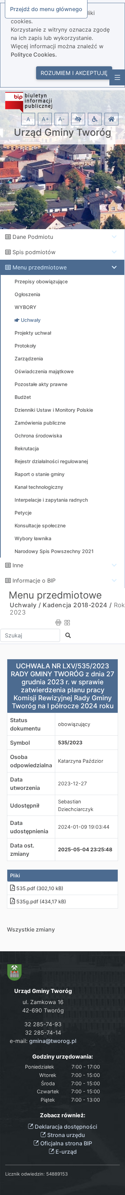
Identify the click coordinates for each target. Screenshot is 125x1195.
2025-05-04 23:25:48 (85, 849)
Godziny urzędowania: (62, 1056)
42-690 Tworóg (43, 1010)
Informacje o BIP (34, 580)
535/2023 (70, 742)
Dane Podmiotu (32, 236)
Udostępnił (24, 805)
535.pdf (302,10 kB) (39, 888)
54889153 (57, 1174)
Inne (17, 565)
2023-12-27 (72, 783)
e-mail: (43, 1040)
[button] (78, 119)
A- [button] (61, 119)
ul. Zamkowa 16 (43, 1001)
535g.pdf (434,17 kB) (41, 901)
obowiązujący (74, 724)
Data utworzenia (25, 783)
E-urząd (65, 1151)
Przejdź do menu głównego (46, 9)
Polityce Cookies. (34, 54)
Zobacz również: (62, 1115)
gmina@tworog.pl (52, 1040)
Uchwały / (25, 605)
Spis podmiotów (34, 252)
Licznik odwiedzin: (25, 1174)
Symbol (20, 742)
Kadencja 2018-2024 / (77, 605)
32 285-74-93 (42, 1024)
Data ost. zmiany (22, 849)
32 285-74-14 (43, 1032)
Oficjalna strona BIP (65, 1143)
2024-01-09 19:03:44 (83, 827)
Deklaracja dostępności (65, 1126)
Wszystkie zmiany (31, 929)
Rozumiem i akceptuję (74, 72)
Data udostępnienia (29, 827)
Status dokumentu (25, 724)
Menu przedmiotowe (39, 267)
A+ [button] (45, 119)
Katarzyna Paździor (80, 761)
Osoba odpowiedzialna (31, 761)
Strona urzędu (65, 1134)
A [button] (28, 119)
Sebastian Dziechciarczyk (75, 805)
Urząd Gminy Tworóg (62, 132)
